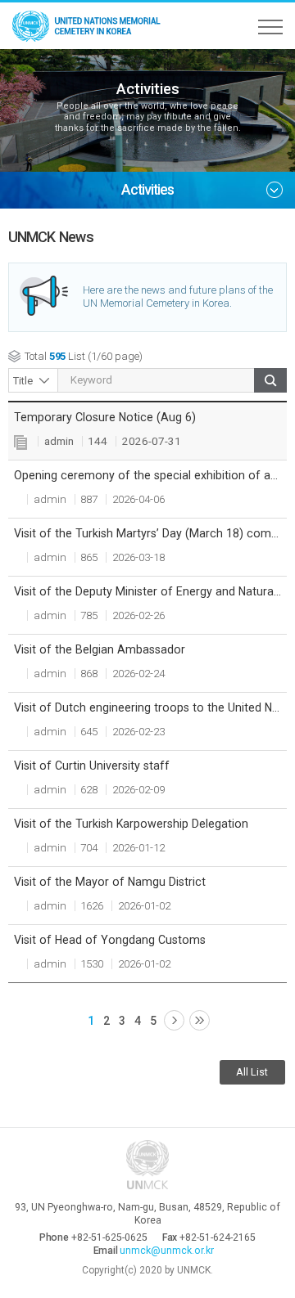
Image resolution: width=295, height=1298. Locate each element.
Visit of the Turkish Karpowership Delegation (131, 823)
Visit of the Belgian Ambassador (99, 649)
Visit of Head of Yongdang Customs (110, 939)
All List (252, 1072)
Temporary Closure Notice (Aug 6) (105, 417)
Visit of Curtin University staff (92, 765)
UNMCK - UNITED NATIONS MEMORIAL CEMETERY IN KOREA (90, 25)
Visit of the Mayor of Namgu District (110, 881)
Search (270, 380)
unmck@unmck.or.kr (167, 1250)
